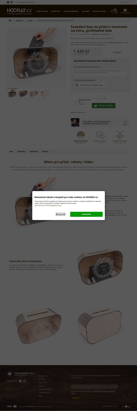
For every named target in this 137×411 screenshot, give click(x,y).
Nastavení (60, 214)
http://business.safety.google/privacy (47, 205)
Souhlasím (86, 214)
